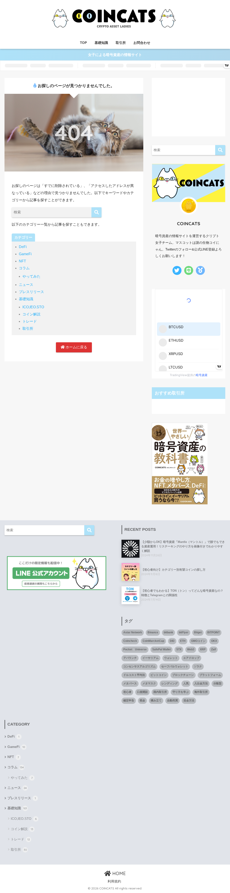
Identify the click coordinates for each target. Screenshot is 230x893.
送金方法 (189, 700)
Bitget (198, 632)
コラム (24, 268)
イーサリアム (150, 658)
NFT (22, 261)
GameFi (25, 254)
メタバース (130, 683)
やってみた (31, 276)
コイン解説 (31, 314)
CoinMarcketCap (153, 640)
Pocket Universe (135, 649)
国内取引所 (160, 692)
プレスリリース (31, 292)
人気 (186, 683)
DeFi (23, 247)
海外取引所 (201, 692)
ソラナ (198, 666)
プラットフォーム (210, 675)
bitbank (168, 632)
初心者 (127, 692)
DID (172, 640)
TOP (83, 43)
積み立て (156, 700)
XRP (203, 649)
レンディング (169, 683)
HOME (118, 873)
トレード (29, 321)
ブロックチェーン (183, 675)
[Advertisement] (188, 106)
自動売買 (172, 700)
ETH (183, 640)
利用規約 (114, 881)
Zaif (213, 649)
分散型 (217, 683)
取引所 (121, 43)
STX (178, 649)
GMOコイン (198, 640)
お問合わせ (141, 43)
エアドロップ (191, 658)
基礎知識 (101, 43)
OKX (214, 640)
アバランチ (130, 658)
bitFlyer (183, 632)
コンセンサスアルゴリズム (139, 666)
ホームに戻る (76, 347)
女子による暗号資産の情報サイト (115, 55)
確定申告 (128, 700)
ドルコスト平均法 (134, 675)
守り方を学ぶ (180, 692)
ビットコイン (158, 675)
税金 (142, 700)
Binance (153, 632)
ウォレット (171, 658)
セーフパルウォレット (174, 666)
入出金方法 (201, 683)
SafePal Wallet (161, 649)
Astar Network (132, 632)
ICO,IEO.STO (33, 307)
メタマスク (149, 683)
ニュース (26, 285)
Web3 (190, 649)
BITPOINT (213, 632)
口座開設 (142, 692)
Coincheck (130, 640)
